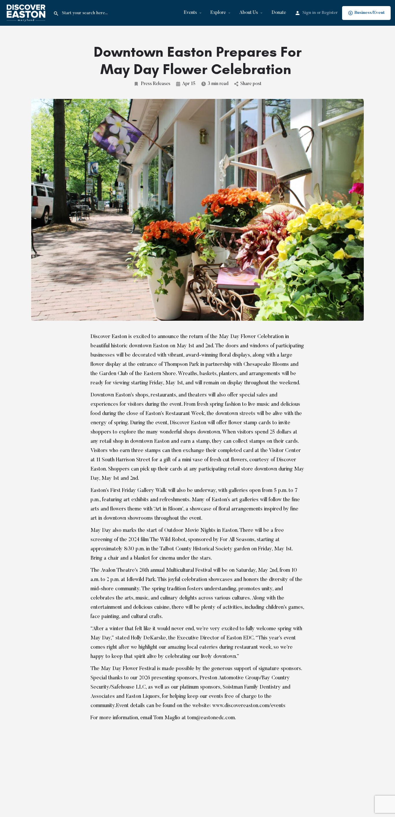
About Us (248, 12)
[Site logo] (26, 13)
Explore (218, 12)
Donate (279, 12)
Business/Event (370, 13)
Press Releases (155, 84)
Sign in (309, 13)
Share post (250, 84)
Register (330, 13)
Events (190, 12)
